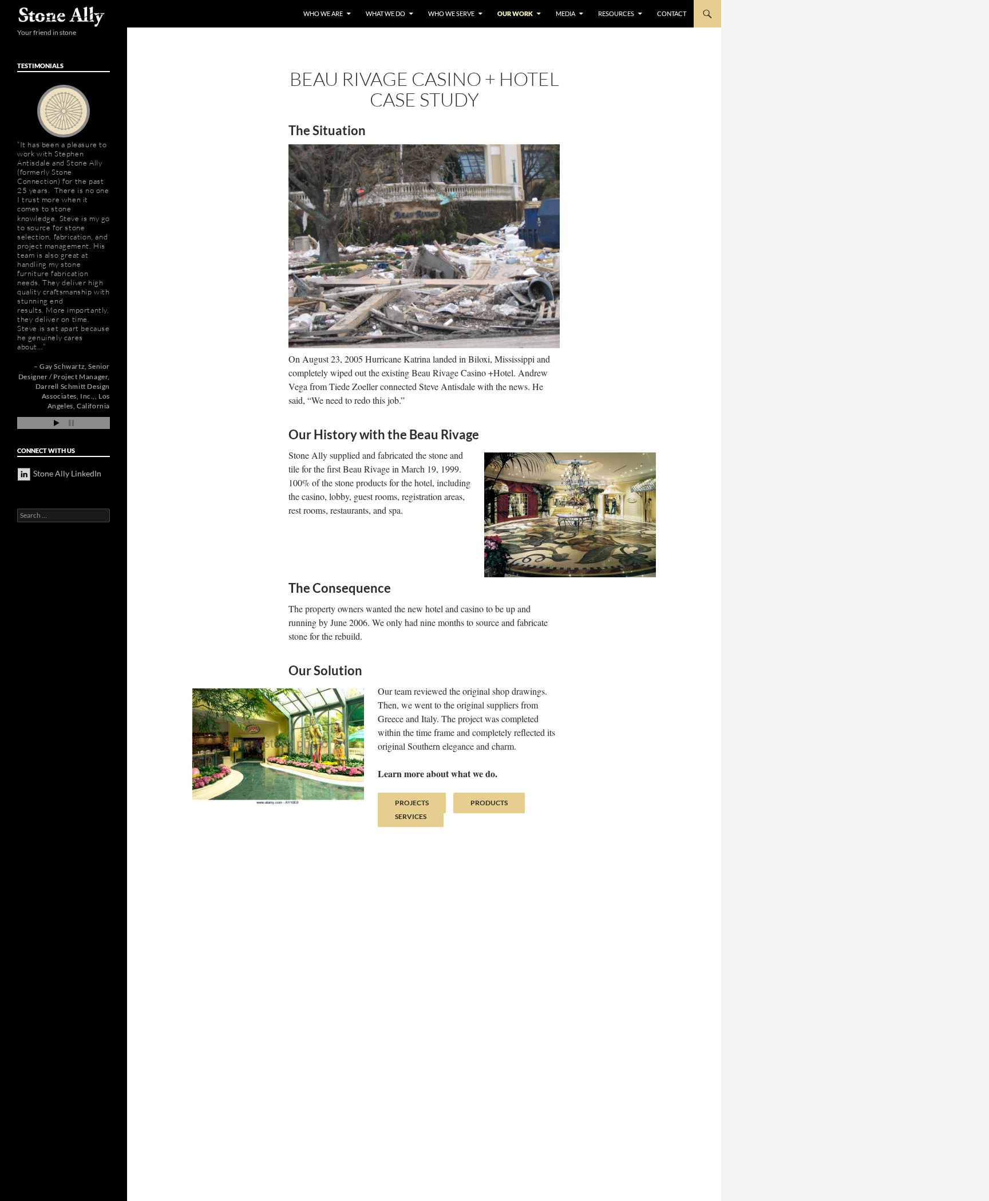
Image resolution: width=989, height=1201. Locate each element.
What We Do (385, 13)
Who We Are (323, 13)
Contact (671, 13)
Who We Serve (451, 13)
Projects (412, 802)
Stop (71, 423)
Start (57, 423)
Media (565, 13)
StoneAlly (62, 16)
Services (410, 816)
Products (489, 802)
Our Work (515, 13)
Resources (616, 13)
